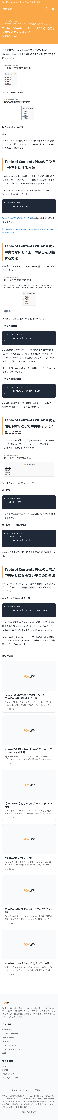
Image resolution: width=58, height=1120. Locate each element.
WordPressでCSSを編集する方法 (18, 218)
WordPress (13, 21)
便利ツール (7, 1041)
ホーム (4, 21)
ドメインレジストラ (11, 1049)
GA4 (4, 1053)
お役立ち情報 (8, 1037)
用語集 (5, 1070)
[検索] (47, 8)
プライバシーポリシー (12, 1077)
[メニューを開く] (53, 8)
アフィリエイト (9, 1045)
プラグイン (7, 1066)
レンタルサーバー (10, 1033)
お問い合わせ (8, 1074)
